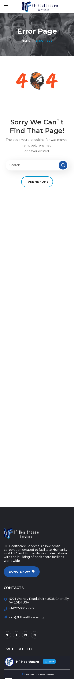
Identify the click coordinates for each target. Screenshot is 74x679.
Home (26, 40)
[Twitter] (7, 634)
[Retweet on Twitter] (23, 674)
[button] (22, 571)
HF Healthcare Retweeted (40, 674)
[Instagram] (34, 634)
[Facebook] (16, 634)
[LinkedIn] (25, 634)
